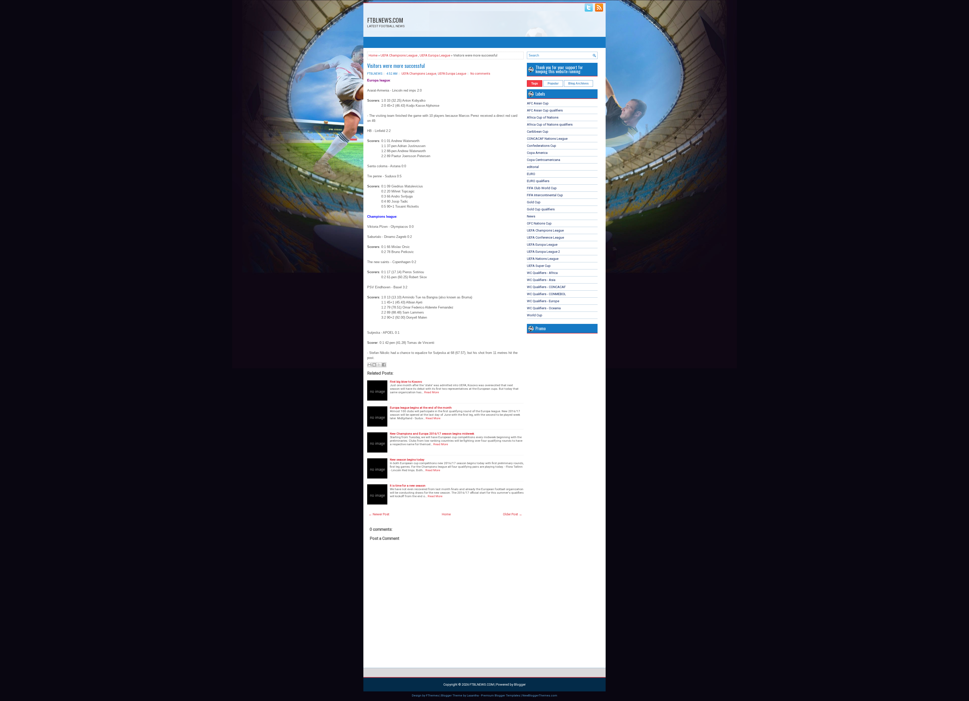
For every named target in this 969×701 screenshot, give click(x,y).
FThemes (432, 695)
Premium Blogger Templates (500, 695)
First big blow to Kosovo (406, 381)
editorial (533, 167)
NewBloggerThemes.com (539, 695)
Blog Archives (578, 83)
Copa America (537, 153)
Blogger (520, 684)
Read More (431, 392)
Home (373, 55)
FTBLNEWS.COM (385, 19)
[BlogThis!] (374, 364)
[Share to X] (379, 364)
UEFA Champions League (399, 55)
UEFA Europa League (435, 55)
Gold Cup (534, 202)
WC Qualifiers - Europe (543, 301)
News (531, 216)
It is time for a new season (407, 485)
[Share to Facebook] (383, 364)
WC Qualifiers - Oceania (544, 308)
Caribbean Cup (537, 131)
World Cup (534, 315)
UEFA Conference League (545, 237)
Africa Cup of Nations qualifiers (550, 124)
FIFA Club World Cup (542, 188)
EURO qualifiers (538, 181)
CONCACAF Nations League (547, 139)
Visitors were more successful (396, 65)
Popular (553, 83)
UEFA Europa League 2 (543, 252)
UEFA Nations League (542, 259)
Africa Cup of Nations (542, 117)
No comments (480, 73)
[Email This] (369, 364)
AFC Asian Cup (538, 103)
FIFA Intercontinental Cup (545, 195)
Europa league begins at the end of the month (421, 407)
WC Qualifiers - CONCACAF (546, 287)
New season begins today (407, 459)
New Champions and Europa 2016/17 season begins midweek (432, 433)
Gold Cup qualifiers (541, 209)
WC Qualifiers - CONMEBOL (546, 294)
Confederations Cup (541, 146)
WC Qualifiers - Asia (541, 280)
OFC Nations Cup (539, 223)
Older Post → (512, 514)
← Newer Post (379, 514)
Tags (534, 83)
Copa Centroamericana (543, 160)
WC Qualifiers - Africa (542, 273)
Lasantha (473, 695)
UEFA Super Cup (539, 266)
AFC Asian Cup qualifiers (545, 110)
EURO (531, 174)
